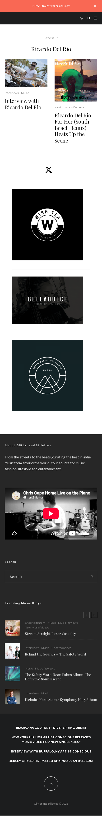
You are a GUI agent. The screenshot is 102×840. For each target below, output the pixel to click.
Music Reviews (74, 107)
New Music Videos (37, 627)
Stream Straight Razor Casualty (51, 634)
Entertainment (35, 622)
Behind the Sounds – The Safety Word (55, 654)
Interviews (12, 93)
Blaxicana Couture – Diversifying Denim (51, 727)
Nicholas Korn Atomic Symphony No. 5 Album (61, 699)
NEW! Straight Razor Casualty (51, 6)
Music (25, 93)
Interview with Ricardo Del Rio (23, 104)
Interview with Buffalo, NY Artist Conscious (51, 751)
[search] (92, 576)
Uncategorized (61, 648)
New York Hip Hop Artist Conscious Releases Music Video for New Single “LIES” (51, 739)
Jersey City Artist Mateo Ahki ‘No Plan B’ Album (51, 761)
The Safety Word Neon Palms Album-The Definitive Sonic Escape (58, 677)
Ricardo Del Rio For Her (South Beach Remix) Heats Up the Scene (73, 127)
